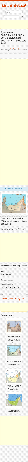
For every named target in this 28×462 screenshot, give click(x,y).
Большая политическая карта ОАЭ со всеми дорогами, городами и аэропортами (14, 387)
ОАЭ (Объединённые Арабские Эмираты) (17, 48)
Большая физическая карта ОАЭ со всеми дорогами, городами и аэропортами (14, 411)
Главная (2, 48)
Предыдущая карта (6, 294)
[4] (14, 288)
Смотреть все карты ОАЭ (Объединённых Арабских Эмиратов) (14, 299)
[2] (6, 288)
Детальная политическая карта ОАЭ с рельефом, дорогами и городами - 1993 (14, 363)
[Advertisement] (14, 24)
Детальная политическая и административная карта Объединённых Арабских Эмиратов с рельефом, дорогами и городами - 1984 (14, 339)
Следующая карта (22, 294)
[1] (2, 288)
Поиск (21, 16)
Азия (6, 48)
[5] (18, 288)
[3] (10, 288)
